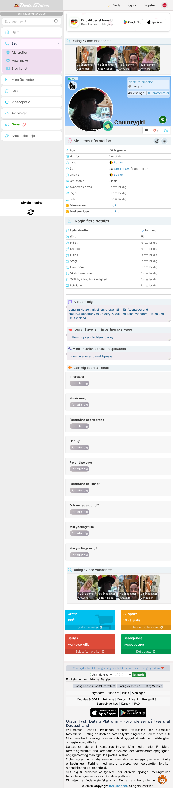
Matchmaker (20, 60)
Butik (125, 693)
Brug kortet (19, 68)
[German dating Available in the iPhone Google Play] (132, 710)
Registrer (149, 5)
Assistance (162, 779)
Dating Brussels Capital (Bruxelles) (94, 686)
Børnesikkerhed (107, 703)
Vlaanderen (139, 169)
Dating (34, 5)
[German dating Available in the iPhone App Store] (104, 710)
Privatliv (133, 699)
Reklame (108, 699)
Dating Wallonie (153, 686)
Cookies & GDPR (88, 699)
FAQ (137, 703)
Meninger (138, 693)
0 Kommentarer (158, 93)
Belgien (119, 162)
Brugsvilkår (150, 699)
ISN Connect (118, 786)
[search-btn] (56, 21)
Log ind (132, 5)
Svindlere (113, 693)
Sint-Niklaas (122, 168)
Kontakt (126, 703)
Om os (121, 699)
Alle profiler (19, 52)
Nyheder (98, 693)
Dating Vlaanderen (129, 686)
